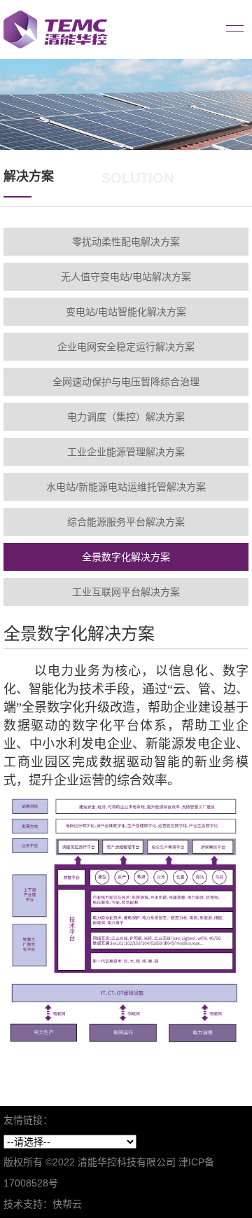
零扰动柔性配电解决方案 (126, 241)
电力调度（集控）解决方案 (126, 416)
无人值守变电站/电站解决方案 (126, 276)
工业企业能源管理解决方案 (126, 451)
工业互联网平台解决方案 (126, 591)
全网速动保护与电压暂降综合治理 (126, 381)
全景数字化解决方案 (126, 556)
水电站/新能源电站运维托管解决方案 (126, 486)
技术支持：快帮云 (43, 1204)
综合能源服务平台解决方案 (126, 521)
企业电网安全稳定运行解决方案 (126, 346)
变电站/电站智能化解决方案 (126, 311)
